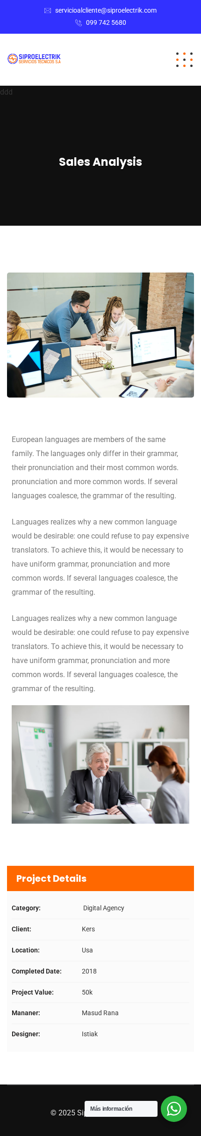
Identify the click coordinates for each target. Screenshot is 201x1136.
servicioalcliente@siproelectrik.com (106, 10)
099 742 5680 (106, 22)
